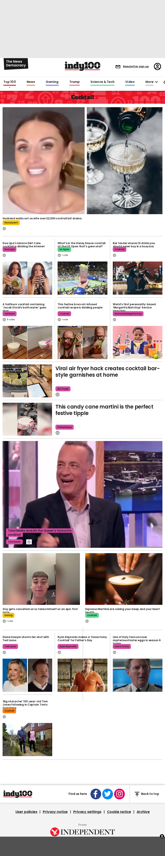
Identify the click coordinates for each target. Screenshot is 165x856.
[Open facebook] (95, 794)
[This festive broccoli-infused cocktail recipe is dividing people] (82, 342)
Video (129, 82)
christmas (64, 427)
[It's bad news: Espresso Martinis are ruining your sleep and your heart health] (124, 579)
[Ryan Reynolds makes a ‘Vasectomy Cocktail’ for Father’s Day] (82, 675)
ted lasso (10, 646)
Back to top (150, 794)
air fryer (63, 389)
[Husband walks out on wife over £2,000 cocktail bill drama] (82, 160)
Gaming (52, 82)
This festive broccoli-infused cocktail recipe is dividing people (80, 305)
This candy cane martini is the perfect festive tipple (104, 410)
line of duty (122, 646)
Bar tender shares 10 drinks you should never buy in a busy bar (134, 244)
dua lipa (9, 249)
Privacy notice (55, 812)
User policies (26, 812)
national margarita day (128, 313)
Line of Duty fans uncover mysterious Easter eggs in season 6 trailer (137, 640)
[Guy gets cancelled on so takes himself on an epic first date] (41, 579)
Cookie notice (119, 812)
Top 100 (9, 82)
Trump (74, 82)
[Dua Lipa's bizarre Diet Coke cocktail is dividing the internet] (27, 278)
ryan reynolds (68, 646)
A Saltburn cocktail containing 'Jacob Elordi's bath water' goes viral (24, 307)
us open (64, 249)
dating (8, 615)
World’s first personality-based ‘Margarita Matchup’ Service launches (134, 307)
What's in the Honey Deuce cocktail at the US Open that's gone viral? (81, 244)
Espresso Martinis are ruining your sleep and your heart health (122, 610)
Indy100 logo (82, 66)
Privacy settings (87, 812)
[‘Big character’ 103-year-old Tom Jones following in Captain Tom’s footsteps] (27, 739)
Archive (143, 812)
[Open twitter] (107, 794)
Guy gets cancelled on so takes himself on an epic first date (40, 610)
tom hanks (14, 541)
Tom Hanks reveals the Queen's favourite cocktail (40, 532)
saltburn (10, 313)
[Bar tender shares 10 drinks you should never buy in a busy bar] (137, 278)
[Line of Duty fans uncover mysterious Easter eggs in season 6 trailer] (137, 675)
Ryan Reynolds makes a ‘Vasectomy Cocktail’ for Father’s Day (82, 638)
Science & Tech (102, 82)
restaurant (11, 222)
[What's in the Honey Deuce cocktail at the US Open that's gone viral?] (82, 278)
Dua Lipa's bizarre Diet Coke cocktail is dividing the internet (24, 244)
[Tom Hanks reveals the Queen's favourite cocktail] (82, 494)
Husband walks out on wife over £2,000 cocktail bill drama (42, 218)
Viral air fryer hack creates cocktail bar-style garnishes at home (107, 371)
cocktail (119, 249)
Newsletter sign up (136, 66)
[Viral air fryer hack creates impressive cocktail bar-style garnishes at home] (27, 380)
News (31, 82)
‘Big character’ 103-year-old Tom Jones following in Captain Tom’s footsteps (25, 705)
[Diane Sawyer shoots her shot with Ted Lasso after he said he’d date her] (27, 675)
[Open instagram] (119, 794)
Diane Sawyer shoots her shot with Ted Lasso (26, 638)
